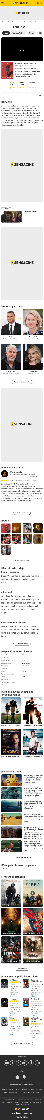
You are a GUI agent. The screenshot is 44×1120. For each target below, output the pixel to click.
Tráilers (6, 208)
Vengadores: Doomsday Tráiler (11, 933)
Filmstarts (17, 1089)
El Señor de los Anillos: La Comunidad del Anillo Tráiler (33, 961)
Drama (29, 66)
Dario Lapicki (16, 472)
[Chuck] (7, 70)
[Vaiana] (4, 1021)
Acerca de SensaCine (9, 1100)
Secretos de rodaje (13, 568)
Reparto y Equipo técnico (22, 382)
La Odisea (12, 980)
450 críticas (24, 475)
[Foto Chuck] (6, 528)
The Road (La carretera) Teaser (11, 905)
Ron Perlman (25, 76)
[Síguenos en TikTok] (31, 1063)
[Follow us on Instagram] (25, 1063)
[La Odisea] (4, 983)
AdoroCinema (9, 1092)
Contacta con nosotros (25, 1100)
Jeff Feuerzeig (25, 71)
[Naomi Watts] (33, 322)
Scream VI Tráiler (11, 961)
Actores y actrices (12, 306)
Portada (4, 22)
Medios (12, 82)
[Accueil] (20, 3)
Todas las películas (17, 22)
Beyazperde (32, 1089)
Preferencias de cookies (22, 1104)
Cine (9, 22)
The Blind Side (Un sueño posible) (14, 725)
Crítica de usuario (12, 467)
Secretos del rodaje (22, 643)
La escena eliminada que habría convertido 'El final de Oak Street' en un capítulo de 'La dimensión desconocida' (33, 804)
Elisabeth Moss (33, 372)
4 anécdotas (25, 666)
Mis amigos (32, 82)
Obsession (13, 999)
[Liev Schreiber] (11, 322)
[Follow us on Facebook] (13, 1063)
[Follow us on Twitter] (19, 1063)
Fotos (5, 520)
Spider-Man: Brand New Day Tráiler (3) (33, 933)
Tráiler (11, 996)
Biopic (23, 66)
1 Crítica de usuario (22, 513)
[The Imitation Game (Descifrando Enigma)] (11, 742)
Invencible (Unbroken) (33, 756)
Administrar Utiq (26, 1102)
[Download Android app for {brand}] (25, 1077)
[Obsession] (4, 1002)
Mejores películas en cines (22, 1043)
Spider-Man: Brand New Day (36, 981)
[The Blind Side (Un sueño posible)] (11, 710)
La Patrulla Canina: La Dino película (36, 1019)
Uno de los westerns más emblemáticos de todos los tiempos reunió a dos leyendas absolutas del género (33, 817)
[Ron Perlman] (11, 357)
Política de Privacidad (12, 1102)
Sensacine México (29, 1092)
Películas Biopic (28, 22)
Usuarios (22, 82)
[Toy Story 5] (26, 1002)
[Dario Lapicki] (4, 473)
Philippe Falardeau (31, 68)
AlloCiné (5, 1089)
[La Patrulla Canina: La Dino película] (26, 1021)
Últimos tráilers (22, 968)
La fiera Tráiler (32, 905)
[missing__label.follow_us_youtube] (6, 1063)
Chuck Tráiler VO (30, 212)
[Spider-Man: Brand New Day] (26, 983)
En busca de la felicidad (33, 725)
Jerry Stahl (36, 71)
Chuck (7, 869)
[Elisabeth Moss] (33, 357)
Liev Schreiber (27, 74)
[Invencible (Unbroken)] (33, 742)
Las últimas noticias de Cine (22, 857)
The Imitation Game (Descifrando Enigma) (17, 756)
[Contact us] (37, 1063)
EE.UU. (24, 655)
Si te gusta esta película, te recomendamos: (17, 693)
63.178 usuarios (15, 475)
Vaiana (11, 1018)
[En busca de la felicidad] (33, 710)
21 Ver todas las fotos (22, 560)
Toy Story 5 (35, 999)
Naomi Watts (33, 337)
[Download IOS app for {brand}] (18, 1077)
